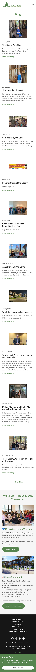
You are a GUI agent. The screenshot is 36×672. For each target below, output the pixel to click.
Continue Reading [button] (8, 57)
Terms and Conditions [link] (18, 632)
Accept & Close (18, 667)
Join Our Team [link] (18, 627)
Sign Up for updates (13, 606)
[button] (33, 4)
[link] (11, 4)
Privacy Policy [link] (18, 629)
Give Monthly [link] (18, 619)
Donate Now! (10, 549)
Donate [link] (18, 624)
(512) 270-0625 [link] (18, 652)
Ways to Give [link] (18, 622)
